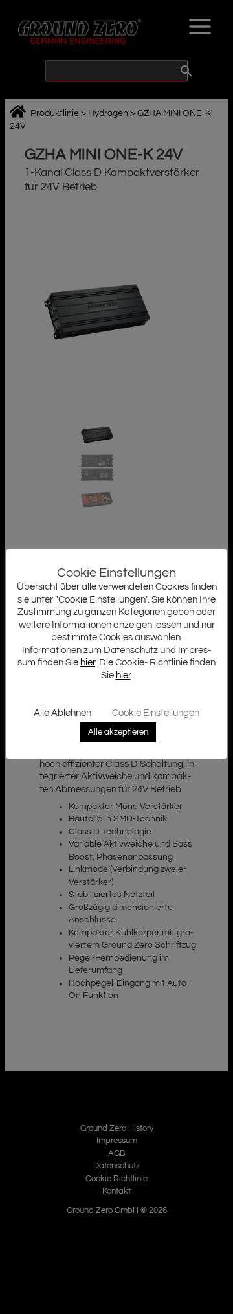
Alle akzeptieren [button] (118, 732)
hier (87, 662)
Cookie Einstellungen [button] (155, 713)
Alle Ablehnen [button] (62, 713)
